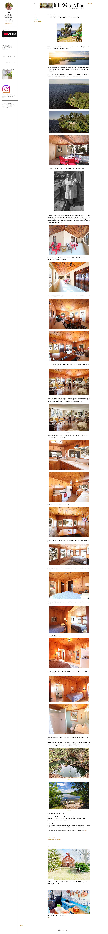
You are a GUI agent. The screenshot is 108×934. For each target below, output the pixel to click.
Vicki (8, 12)
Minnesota (36, 19)
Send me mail (5, 49)
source (69, 212)
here (85, 830)
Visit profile (9, 23)
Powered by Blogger (64, 930)
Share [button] (35, 14)
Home (21, 925)
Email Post (53, 837)
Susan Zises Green (38, 21)
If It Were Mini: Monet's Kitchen (60, 915)
